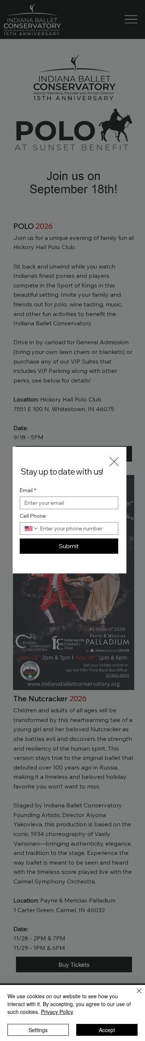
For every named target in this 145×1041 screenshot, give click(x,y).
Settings (38, 1030)
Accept (107, 1030)
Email (28, 490)
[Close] (135, 995)
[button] (114, 462)
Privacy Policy (57, 1011)
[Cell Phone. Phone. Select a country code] (32, 528)
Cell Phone (33, 516)
